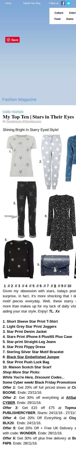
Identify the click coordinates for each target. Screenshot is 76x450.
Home (8, 3)
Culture (58, 12)
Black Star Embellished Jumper (33, 357)
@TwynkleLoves (31, 121)
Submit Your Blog (31, 3)
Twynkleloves (14, 121)
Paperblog (23, 16)
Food (57, 19)
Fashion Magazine (19, 99)
